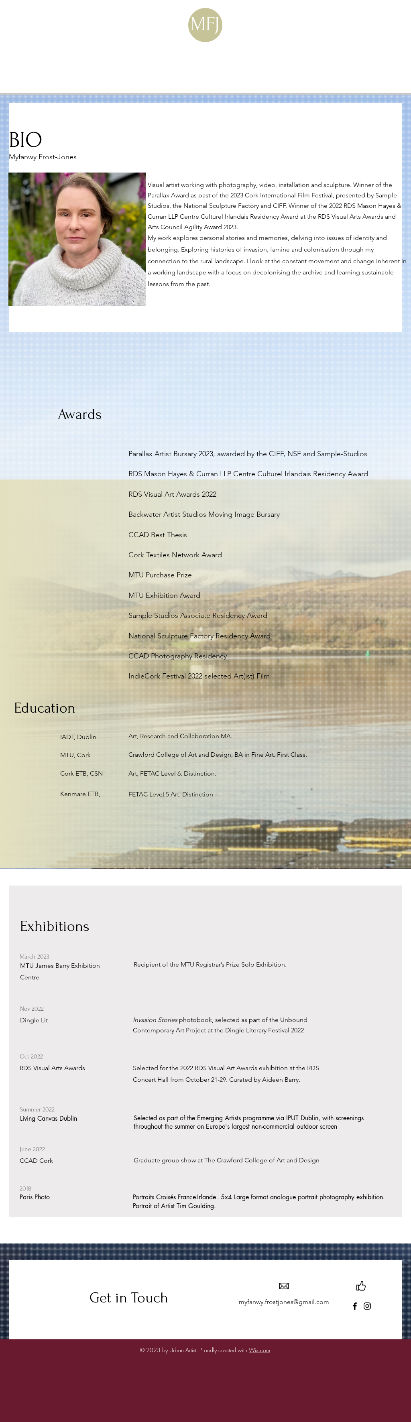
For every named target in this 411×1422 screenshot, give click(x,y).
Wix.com (259, 1350)
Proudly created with (224, 1350)
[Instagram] (367, 1306)
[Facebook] (355, 1306)
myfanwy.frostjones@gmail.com (284, 1302)
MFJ (205, 24)
